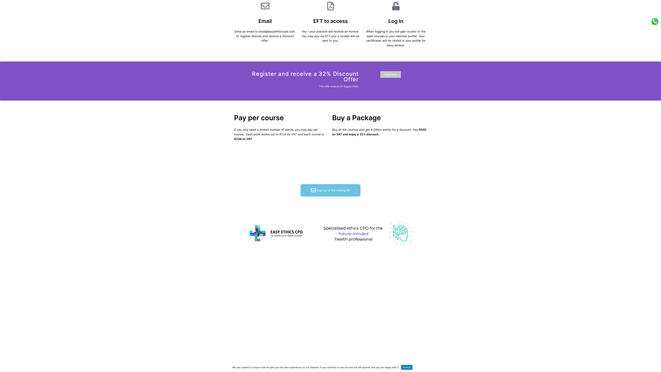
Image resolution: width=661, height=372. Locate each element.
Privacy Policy (421, 367)
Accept (407, 367)
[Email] (265, 6)
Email (265, 21)
